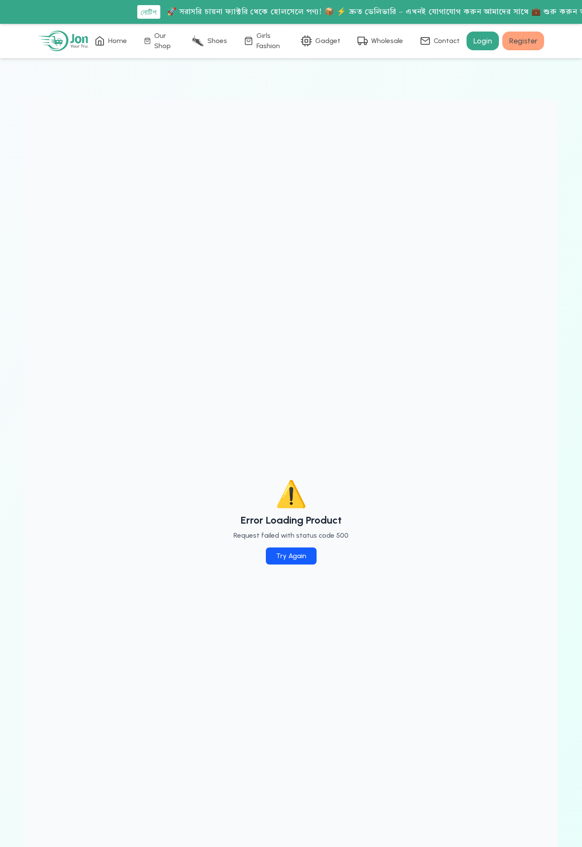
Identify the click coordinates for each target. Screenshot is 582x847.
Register (523, 41)
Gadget (327, 41)
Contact (447, 41)
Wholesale (387, 41)
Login (482, 41)
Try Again (291, 556)
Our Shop (162, 41)
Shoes (217, 41)
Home (117, 41)
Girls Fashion (268, 41)
